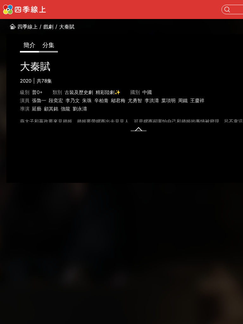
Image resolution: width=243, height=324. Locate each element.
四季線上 (27, 26)
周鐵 (183, 100)
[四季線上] (24, 9)
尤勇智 (135, 100)
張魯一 (39, 100)
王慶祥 (197, 100)
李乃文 (72, 100)
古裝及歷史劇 (79, 92)
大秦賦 (66, 26)
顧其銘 (51, 109)
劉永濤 (80, 109)
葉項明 (168, 100)
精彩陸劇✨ (108, 92)
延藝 (36, 109)
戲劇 (48, 26)
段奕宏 (56, 100)
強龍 (65, 109)
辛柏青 (101, 100)
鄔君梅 (118, 100)
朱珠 (87, 100)
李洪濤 (152, 100)
